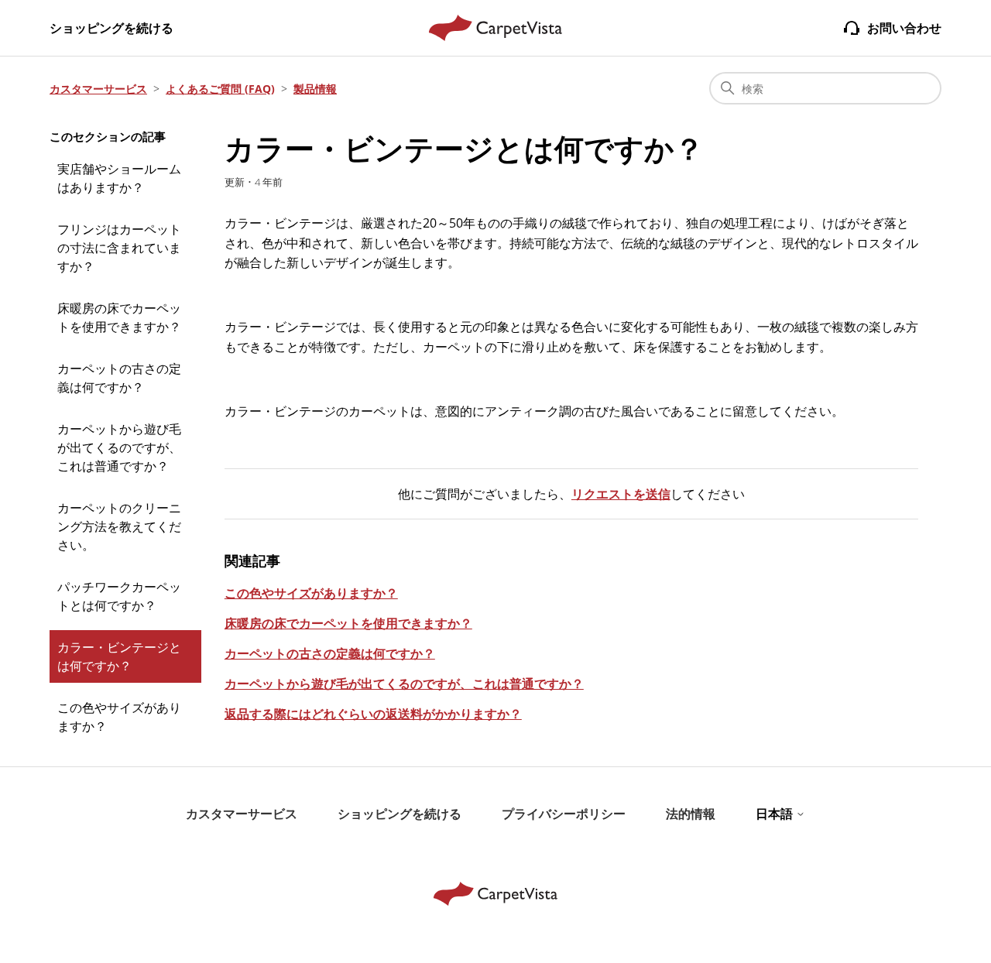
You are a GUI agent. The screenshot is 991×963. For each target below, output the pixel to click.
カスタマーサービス (98, 88)
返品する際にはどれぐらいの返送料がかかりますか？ (373, 713)
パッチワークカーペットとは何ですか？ (119, 596)
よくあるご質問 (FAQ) (220, 88)
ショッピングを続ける (111, 27)
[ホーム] (496, 28)
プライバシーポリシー (564, 813)
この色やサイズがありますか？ (119, 717)
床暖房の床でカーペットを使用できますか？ (119, 317)
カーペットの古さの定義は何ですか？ (119, 378)
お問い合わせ (904, 27)
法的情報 (690, 813)
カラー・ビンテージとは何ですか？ (119, 656)
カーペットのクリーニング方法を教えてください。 (119, 526)
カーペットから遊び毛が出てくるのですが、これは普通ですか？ (119, 447)
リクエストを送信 (620, 493)
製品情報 (315, 88)
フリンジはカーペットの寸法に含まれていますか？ (119, 248)
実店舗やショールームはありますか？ (119, 178)
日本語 (776, 813)
